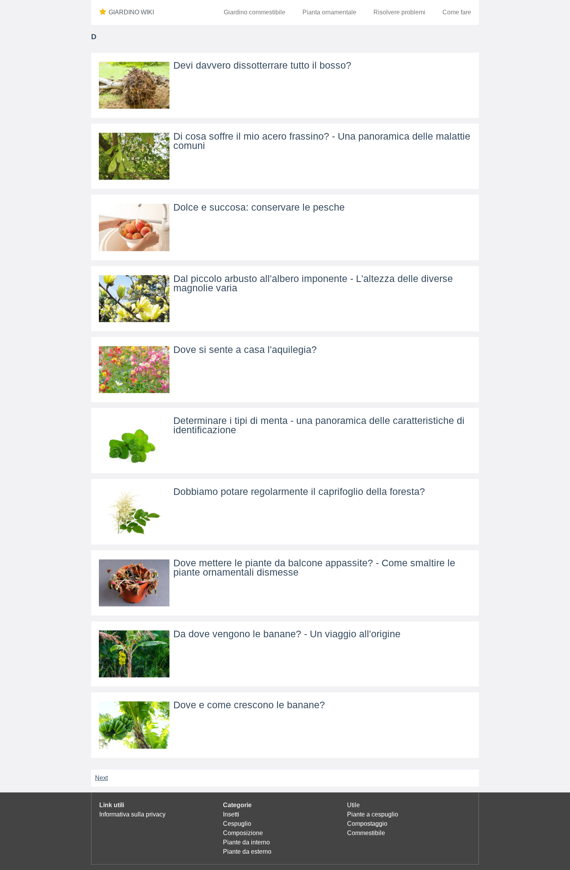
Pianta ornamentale (329, 12)
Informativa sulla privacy (132, 814)
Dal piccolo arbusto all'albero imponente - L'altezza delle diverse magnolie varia (313, 283)
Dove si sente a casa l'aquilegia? (245, 349)
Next (101, 778)
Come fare (456, 12)
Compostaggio (367, 823)
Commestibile (366, 833)
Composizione (243, 833)
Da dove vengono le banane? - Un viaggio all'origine (287, 633)
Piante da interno (246, 842)
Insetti (231, 814)
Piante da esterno (247, 851)
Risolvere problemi (399, 12)
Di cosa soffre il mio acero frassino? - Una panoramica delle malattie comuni (321, 141)
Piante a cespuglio (372, 814)
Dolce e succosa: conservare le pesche (259, 207)
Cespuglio (237, 823)
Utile (353, 805)
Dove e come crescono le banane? (249, 704)
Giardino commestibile (254, 12)
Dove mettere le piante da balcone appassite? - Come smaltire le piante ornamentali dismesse (314, 567)
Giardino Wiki (131, 12)
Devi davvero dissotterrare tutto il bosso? (262, 65)
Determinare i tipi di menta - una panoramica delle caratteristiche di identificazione (319, 425)
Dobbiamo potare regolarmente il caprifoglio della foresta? (299, 491)
